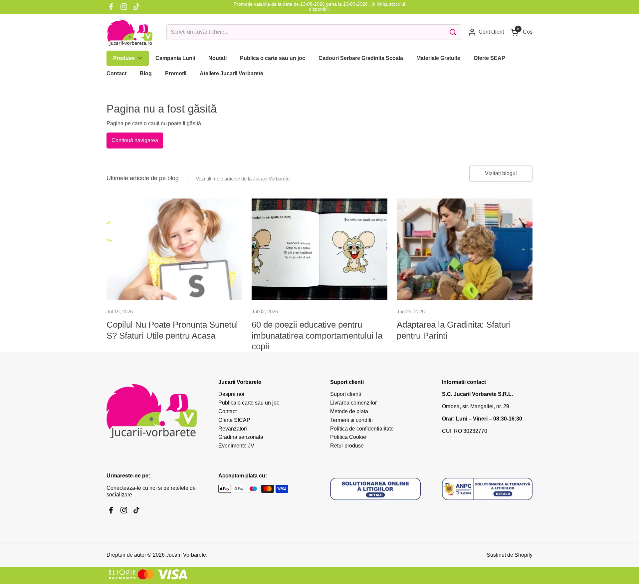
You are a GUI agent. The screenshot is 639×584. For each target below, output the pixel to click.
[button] (521, 32)
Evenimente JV (236, 445)
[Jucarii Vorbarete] (129, 32)
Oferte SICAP (234, 420)
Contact (227, 411)
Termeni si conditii (351, 420)
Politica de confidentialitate (362, 429)
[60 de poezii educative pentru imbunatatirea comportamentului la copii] (319, 249)
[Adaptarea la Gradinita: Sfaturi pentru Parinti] (464, 249)
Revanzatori (232, 429)
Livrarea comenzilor (353, 403)
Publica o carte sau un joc (248, 403)
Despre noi (231, 394)
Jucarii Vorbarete (186, 555)
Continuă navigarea (134, 140)
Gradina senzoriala (240, 437)
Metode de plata (349, 411)
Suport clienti (345, 394)
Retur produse (347, 445)
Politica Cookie (348, 437)
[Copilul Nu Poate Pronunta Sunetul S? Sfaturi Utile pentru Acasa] (174, 249)
